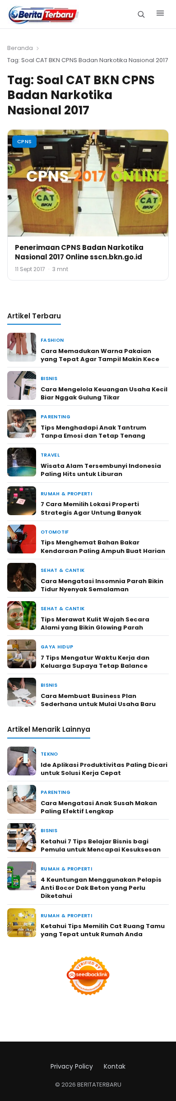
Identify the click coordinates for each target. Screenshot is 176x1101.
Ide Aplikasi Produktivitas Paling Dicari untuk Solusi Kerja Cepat (104, 769)
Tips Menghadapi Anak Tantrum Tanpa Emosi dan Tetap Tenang (93, 431)
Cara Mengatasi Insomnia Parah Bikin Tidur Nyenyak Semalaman (102, 585)
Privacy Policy (72, 1066)
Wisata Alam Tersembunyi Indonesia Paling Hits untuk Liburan (101, 470)
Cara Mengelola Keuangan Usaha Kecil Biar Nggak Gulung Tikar (104, 393)
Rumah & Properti (66, 493)
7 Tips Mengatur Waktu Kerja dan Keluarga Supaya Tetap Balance (95, 661)
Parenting (55, 416)
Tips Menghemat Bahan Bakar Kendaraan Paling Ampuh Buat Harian (103, 546)
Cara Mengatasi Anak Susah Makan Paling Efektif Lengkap (99, 807)
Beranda (20, 48)
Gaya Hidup (57, 646)
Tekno (49, 754)
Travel (50, 455)
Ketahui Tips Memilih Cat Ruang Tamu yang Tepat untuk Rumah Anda (103, 930)
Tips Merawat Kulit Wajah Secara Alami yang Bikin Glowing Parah (95, 623)
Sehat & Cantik (62, 570)
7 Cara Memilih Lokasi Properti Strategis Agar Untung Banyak (91, 508)
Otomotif (55, 532)
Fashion (52, 340)
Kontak (114, 1066)
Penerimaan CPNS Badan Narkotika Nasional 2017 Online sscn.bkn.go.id (79, 252)
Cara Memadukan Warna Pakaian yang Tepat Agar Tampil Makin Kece (100, 355)
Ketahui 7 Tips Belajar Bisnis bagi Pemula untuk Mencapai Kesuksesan (101, 845)
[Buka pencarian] (141, 14)
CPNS (24, 141)
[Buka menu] (160, 14)
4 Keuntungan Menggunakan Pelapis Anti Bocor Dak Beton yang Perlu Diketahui (101, 887)
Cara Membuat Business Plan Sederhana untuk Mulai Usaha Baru (98, 700)
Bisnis (49, 378)
